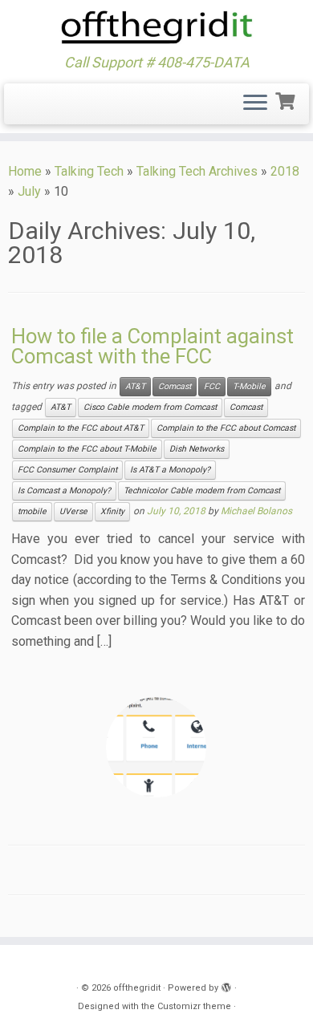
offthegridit (137, 988)
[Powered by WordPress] (226, 985)
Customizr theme (194, 1006)
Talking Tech (89, 171)
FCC (212, 386)
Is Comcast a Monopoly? (64, 490)
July (29, 191)
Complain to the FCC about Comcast (225, 428)
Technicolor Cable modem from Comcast (202, 490)
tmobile (32, 511)
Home (25, 171)
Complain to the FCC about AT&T (81, 428)
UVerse (73, 511)
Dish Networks (196, 449)
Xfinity (112, 511)
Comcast (174, 386)
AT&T (135, 386)
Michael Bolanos (256, 511)
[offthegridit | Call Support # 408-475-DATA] (156, 27)
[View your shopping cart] (287, 99)
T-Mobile (249, 386)
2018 (284, 171)
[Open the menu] (255, 104)
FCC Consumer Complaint (67, 469)
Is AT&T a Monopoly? (170, 469)
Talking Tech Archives (197, 171)
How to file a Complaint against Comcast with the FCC (152, 346)
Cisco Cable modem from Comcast (150, 407)
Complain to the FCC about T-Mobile (87, 449)
